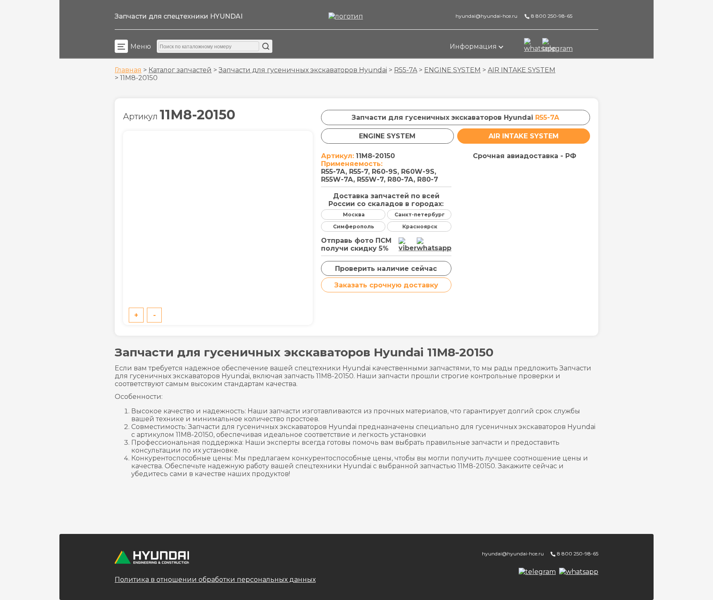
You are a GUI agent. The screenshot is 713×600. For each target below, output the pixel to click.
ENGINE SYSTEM (452, 70)
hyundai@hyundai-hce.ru (485, 16)
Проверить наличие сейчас (386, 269)
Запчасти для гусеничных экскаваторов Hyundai (303, 70)
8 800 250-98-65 (551, 16)
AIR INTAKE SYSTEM (521, 70)
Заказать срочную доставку (386, 285)
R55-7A (405, 70)
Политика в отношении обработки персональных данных (215, 579)
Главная (128, 70)
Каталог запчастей (180, 70)
